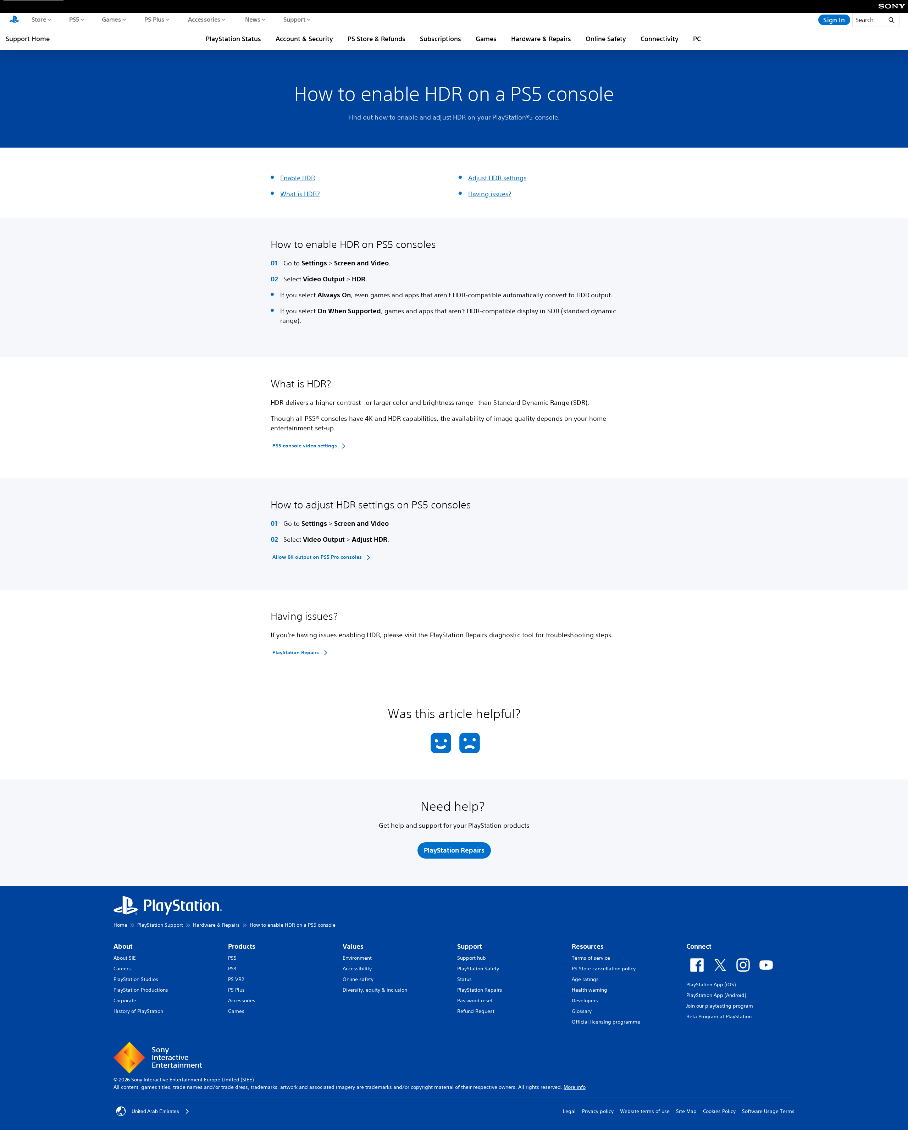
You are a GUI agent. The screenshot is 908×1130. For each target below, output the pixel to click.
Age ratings (585, 979)
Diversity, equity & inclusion (375, 990)
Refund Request (475, 1011)
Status (464, 979)
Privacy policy (598, 1111)
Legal (569, 1111)
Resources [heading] (588, 946)
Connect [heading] (699, 946)
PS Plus (154, 19)
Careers (122, 968)
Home (120, 925)
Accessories (204, 19)
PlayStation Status (233, 39)
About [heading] (123, 946)
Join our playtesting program (719, 1006)
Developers (585, 1000)
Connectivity (660, 39)
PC (697, 39)
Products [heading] (241, 946)
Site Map (686, 1111)
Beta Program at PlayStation (719, 1016)
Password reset (475, 1000)
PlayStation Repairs (479, 990)
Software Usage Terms (768, 1111)
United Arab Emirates (155, 1111)
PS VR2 (236, 979)
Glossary (582, 1011)
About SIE (125, 958)
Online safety (358, 979)
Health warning (589, 990)
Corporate (125, 1000)
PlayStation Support (160, 925)
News (252, 19)
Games (111, 19)
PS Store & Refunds (376, 39)
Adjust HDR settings (497, 178)
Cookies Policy (719, 1111)
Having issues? (489, 194)
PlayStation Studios (136, 979)
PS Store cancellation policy (604, 968)
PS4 (232, 968)
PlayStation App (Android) (716, 995)
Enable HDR (297, 178)
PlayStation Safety (478, 968)
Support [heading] (469, 946)
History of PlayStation (138, 1011)
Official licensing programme (606, 1022)
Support (294, 19)
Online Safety (606, 39)
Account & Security (304, 39)
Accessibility (357, 968)
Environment (357, 958)
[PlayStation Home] (14, 20)
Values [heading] (353, 946)
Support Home (28, 39)
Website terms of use (645, 1111)
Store (38, 19)
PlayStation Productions (141, 990)
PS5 (74, 19)
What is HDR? (300, 194)
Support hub (471, 958)
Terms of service (591, 958)
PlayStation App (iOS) (711, 984)
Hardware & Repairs (541, 39)
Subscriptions (440, 39)
